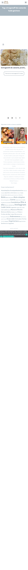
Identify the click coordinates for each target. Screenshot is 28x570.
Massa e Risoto (16, 210)
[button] (2, 2)
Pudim (12, 214)
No (1, 236)
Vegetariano (22, 221)
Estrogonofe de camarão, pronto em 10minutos (13, 68)
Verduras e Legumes (7, 223)
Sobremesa (15, 216)
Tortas (24, 219)
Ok (26, 234)
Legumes (13, 207)
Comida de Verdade (6, 202)
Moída (13, 212)
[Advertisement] (14, 28)
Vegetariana (14, 221)
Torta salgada (4, 221)
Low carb (4, 209)
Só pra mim (11, 219)
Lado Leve (5, 207)
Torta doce (18, 219)
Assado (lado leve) (14, 195)
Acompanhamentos (16, 190)
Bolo (3, 197)
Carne (12, 200)
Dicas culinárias (9, 205)
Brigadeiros (7, 200)
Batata (21, 195)
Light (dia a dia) (20, 207)
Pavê (16, 212)
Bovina (2, 200)
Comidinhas (15, 202)
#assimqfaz (5, 190)
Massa (8, 209)
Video (24, 51)
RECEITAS (19, 214)
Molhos (9, 212)
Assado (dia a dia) (5, 195)
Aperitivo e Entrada (10, 193)
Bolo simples (19, 197)
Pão (15, 214)
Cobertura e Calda (20, 200)
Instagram (20, 204)
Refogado (3, 216)
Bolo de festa (9, 197)
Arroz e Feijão (19, 192)
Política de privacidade (8, 236)
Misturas (4, 212)
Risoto (8, 216)
